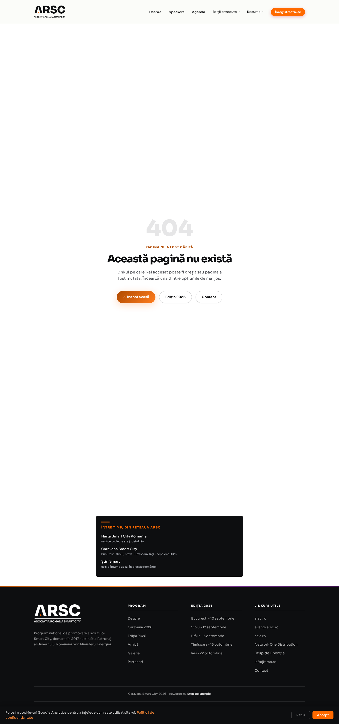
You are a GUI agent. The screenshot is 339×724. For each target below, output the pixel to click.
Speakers (176, 12)
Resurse (255, 12)
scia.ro (260, 636)
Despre (155, 12)
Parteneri (135, 662)
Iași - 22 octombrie (207, 653)
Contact (209, 297)
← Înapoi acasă (136, 297)
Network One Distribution (276, 644)
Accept (323, 715)
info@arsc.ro (266, 662)
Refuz (300, 715)
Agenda (198, 12)
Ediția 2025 (137, 636)
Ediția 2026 (175, 297)
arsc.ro (260, 618)
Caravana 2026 (140, 627)
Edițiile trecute (226, 12)
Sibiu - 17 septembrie (208, 627)
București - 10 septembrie (212, 618)
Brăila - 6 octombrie (207, 636)
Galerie (134, 653)
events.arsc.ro (267, 627)
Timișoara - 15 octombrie (211, 644)
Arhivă (133, 644)
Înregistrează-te (288, 12)
